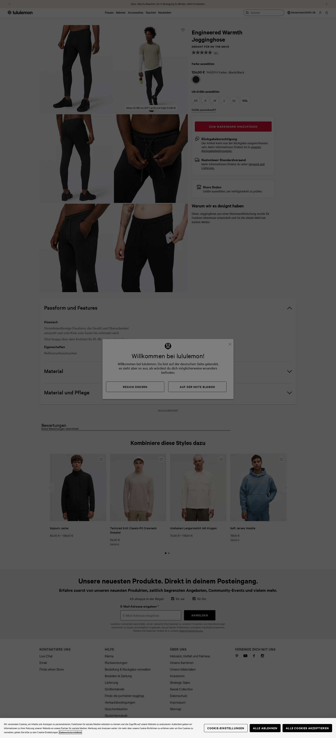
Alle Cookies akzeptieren (307, 728)
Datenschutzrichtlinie (70, 732)
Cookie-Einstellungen (225, 728)
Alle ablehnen (265, 728)
